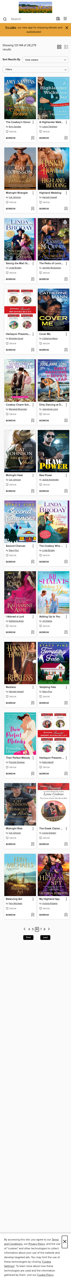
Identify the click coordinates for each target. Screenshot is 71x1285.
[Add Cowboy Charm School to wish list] (33, 421)
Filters (9, 69)
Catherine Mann (50, 338)
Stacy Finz (14, 550)
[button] (59, 48)
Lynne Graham (49, 833)
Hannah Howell (49, 197)
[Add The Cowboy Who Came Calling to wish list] (66, 562)
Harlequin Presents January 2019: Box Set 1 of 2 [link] (52, 758)
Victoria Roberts (50, 903)
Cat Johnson (15, 197)
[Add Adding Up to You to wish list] (66, 632)
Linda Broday (15, 267)
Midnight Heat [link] (14, 475)
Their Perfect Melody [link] (18, 758)
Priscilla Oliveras (17, 762)
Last (45, 937)
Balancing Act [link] (14, 899)
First (28, 937)
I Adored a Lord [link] (15, 616)
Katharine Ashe (16, 621)
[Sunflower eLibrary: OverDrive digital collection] (35, 7)
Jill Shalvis (47, 621)
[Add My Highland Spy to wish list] (66, 915)
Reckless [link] (11, 687)
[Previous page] (25, 929)
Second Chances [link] (15, 546)
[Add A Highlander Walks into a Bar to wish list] (66, 138)
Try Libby (10, 27)
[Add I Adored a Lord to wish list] (33, 632)
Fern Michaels (15, 903)
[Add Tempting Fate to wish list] (66, 703)
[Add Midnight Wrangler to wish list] (33, 209)
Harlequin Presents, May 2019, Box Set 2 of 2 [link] (18, 334)
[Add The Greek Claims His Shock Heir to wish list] (66, 844)
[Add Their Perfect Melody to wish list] (33, 774)
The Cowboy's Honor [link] (18, 122)
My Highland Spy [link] (49, 899)
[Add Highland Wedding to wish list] (66, 209)
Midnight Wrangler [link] (17, 193)
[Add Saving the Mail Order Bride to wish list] (33, 279)
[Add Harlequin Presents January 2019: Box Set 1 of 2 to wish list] (66, 774)
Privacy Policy (36, 1244)
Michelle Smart (16, 338)
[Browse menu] (65, 18)
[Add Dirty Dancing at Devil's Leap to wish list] (66, 421)
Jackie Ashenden (50, 479)
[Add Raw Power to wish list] (66, 491)
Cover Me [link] (44, 334)
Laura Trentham (49, 126)
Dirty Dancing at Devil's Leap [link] (52, 404)
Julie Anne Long (50, 409)
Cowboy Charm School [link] (18, 404)
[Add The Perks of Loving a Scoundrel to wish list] (66, 279)
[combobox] (28, 19)
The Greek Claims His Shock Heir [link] (52, 828)
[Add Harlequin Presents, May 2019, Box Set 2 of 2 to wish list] (33, 350)
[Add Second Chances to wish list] (33, 562)
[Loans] (58, 19)
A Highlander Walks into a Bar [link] (52, 122)
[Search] (5, 19)
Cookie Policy (45, 1275)
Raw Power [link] (45, 475)
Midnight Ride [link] (14, 828)
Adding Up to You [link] (49, 616)
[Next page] (49, 929)
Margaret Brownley (18, 409)
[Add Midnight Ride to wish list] (33, 844)
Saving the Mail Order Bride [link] (18, 263)
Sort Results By (11, 59)
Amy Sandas (15, 126)
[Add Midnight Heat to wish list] (33, 491)
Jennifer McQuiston (51, 267)
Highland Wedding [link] (50, 193)
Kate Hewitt (48, 762)
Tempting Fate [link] (47, 687)
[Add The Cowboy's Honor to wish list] (33, 138)
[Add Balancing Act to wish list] (33, 915)
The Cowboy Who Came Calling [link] (52, 546)
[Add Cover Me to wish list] (66, 350)
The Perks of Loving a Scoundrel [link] (52, 263)
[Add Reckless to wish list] (33, 703)
